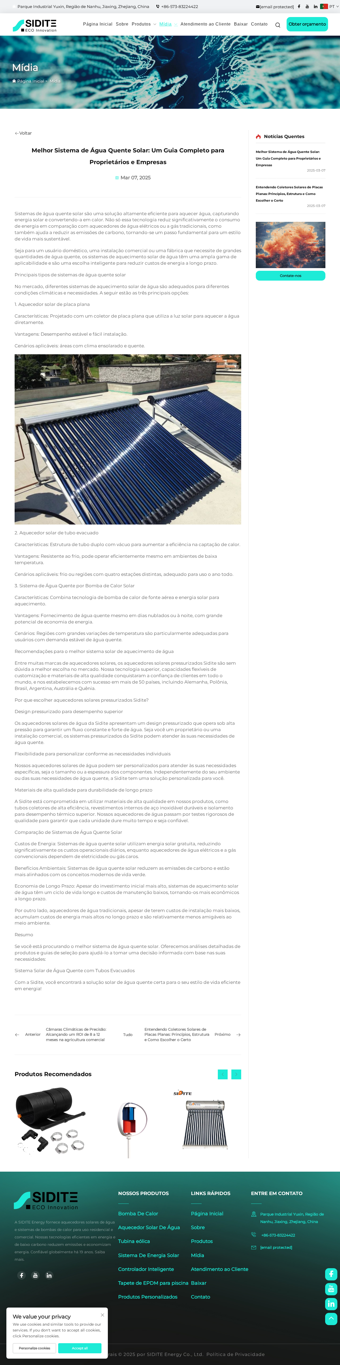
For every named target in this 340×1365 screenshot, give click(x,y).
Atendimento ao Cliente (206, 24)
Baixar (241, 24)
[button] (223, 1074)
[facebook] (299, 6)
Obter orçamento (307, 24)
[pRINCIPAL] (331, 1319)
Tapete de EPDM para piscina (153, 1283)
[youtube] (307, 6)
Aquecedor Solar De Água (149, 1227)
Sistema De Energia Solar (148, 1255)
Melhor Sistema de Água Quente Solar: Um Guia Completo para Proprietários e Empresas (288, 158)
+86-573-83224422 (179, 6)
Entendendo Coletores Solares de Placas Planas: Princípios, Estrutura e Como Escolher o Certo (289, 193)
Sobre (122, 24)
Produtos (141, 24)
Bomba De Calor (138, 1214)
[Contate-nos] (290, 245)
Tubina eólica (134, 1241)
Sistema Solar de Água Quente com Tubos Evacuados (75, 970)
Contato (259, 24)
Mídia (165, 24)
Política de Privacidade (235, 1354)
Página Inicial (98, 24)
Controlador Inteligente (146, 1269)
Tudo (128, 1034)
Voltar (25, 133)
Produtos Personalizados (147, 1297)
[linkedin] (315, 6)
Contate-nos (290, 275)
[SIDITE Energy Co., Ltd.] (21, 25)
